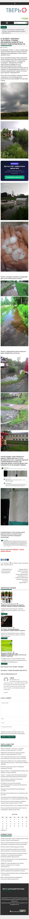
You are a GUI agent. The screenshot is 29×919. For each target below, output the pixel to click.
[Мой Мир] (6, 560)
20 (22, 823)
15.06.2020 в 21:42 (15, 679)
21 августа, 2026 (5, 603)
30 (6, 828)
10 (10, 821)
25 (14, 826)
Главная (4, 29)
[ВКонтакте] (1, 560)
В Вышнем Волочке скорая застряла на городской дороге (6, 571)
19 (18, 823)
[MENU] (7, 23)
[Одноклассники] (4, 560)
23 (6, 826)
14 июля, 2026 (5, 627)
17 (10, 823)
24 (10, 826)
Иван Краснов (13, 603)
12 (18, 821)
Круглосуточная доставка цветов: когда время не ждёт (14, 793)
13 (22, 821)
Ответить (6, 692)
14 (26, 821)
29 (2, 828)
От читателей (10, 29)
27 (22, 826)
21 (26, 823)
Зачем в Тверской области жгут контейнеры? (12, 805)
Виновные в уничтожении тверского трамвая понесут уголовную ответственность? (12, 865)
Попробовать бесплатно (14, 177)
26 (18, 826)
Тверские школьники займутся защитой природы (13, 789)
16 (6, 823)
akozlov (11, 627)
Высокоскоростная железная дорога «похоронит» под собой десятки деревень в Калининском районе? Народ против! (14, 855)
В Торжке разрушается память (16, 846)
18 (14, 823)
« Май (2, 830)
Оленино (19, 563)
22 (2, 826)
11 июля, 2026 (5, 652)
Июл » (5, 830)
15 (2, 823)
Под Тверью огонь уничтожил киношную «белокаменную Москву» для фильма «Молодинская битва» (14, 785)
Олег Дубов (14, 563)
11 (14, 821)
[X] (8, 560)
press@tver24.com (14, 904)
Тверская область (8, 564)
